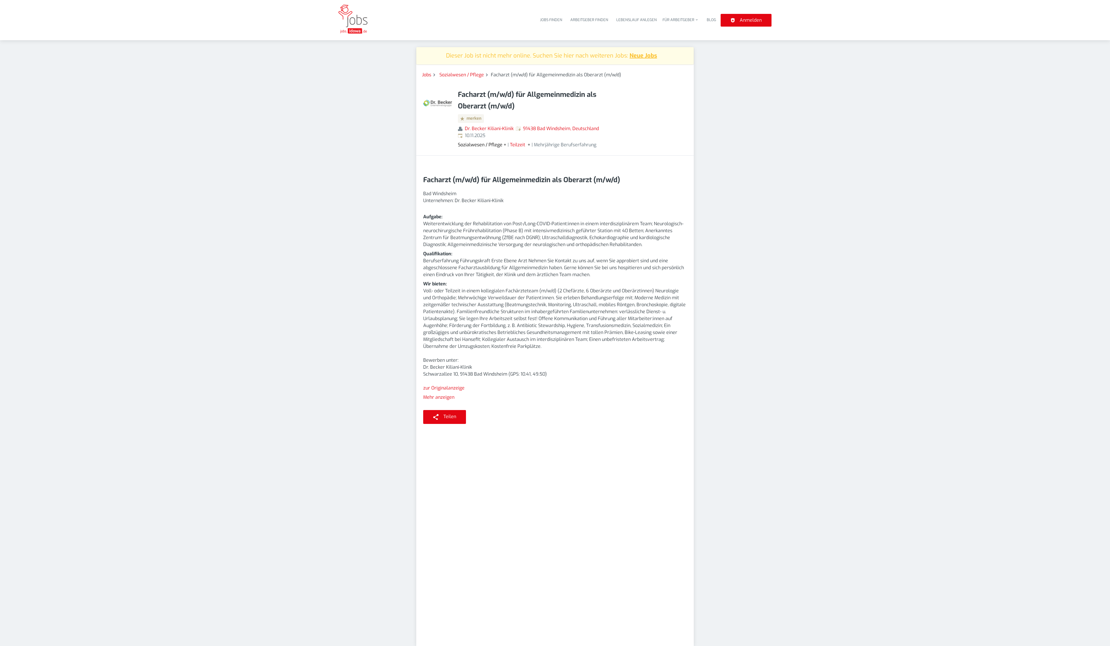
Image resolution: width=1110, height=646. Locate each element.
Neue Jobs (643, 56)
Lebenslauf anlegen (636, 19)
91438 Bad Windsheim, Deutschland (561, 128)
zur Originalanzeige (444, 388)
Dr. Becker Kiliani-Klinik (489, 128)
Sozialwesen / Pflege (461, 75)
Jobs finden (551, 19)
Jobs (426, 75)
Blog (711, 19)
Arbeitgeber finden (589, 19)
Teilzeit (517, 144)
